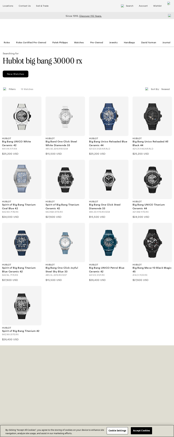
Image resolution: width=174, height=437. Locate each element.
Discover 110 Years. (90, 16)
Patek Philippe (60, 42)
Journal (166, 42)
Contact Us (25, 6)
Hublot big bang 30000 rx (42, 61)
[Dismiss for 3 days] (169, 15)
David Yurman (148, 42)
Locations (8, 6)
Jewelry (113, 42)
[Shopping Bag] (169, 6)
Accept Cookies (141, 430)
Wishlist (157, 6)
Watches (79, 42)
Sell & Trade (42, 6)
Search (129, 6)
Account (143, 6)
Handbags (129, 42)
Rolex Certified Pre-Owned (31, 42)
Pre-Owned (96, 42)
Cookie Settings (117, 430)
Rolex (7, 42)
